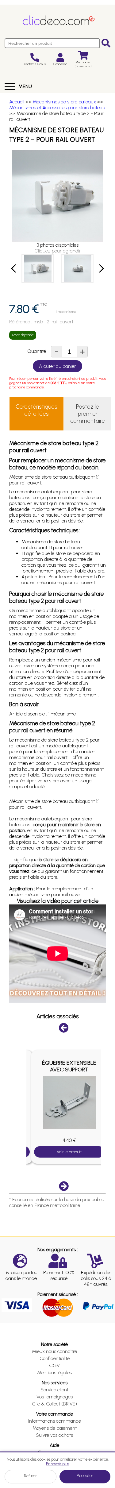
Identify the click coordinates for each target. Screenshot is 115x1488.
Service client (54, 1390)
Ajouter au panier (57, 366)
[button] (14, 268)
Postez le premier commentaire (87, 413)
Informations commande (54, 1421)
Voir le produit (69, 1152)
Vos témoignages (54, 1397)
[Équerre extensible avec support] (69, 1102)
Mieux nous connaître (54, 1351)
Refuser (30, 1475)
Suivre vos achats (54, 1435)
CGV (54, 1365)
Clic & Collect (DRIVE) (54, 1404)
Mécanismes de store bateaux (64, 102)
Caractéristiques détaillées (36, 410)
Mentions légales (54, 1372)
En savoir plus (57, 1464)
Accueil (16, 102)
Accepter (85, 1475)
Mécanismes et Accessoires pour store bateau (57, 107)
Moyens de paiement (55, 1428)
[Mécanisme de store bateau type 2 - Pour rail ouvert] (37, 268)
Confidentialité (55, 1358)
